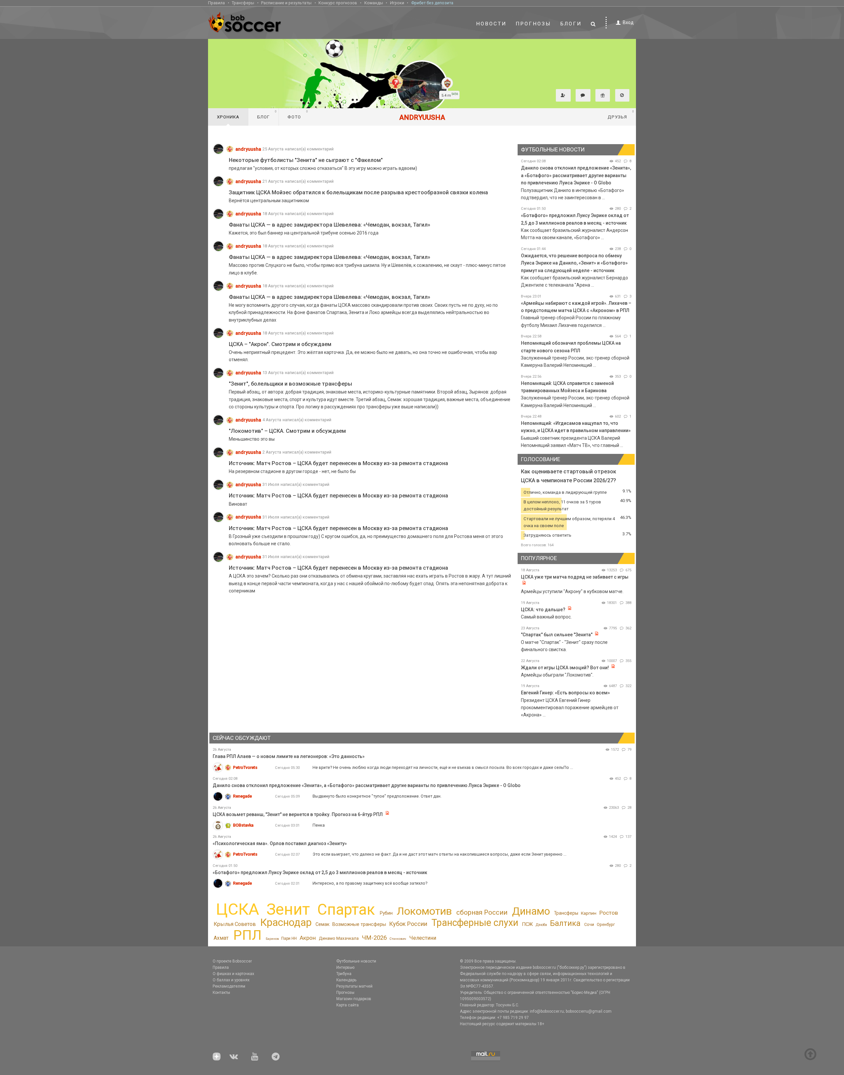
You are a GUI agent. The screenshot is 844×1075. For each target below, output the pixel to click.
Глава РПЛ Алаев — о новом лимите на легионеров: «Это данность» (289, 756)
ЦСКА (237, 909)
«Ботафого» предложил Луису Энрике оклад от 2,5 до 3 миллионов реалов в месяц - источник (320, 872)
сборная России (481, 912)
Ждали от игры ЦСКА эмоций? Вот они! (565, 667)
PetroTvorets (245, 767)
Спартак (346, 909)
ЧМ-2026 (374, 937)
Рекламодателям (229, 986)
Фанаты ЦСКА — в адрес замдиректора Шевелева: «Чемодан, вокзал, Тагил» (329, 225)
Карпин (588, 913)
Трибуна (343, 973)
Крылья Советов (235, 924)
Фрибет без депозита (432, 2)
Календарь (346, 980)
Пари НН (289, 938)
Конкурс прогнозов (337, 2)
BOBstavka (243, 825)
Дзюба (541, 925)
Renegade (242, 796)
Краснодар (286, 922)
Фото (297, 114)
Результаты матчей (354, 986)
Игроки (397, 2)
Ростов (608, 912)
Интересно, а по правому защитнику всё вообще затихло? (370, 883)
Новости (491, 24)
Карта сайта (347, 1005)
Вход (628, 22)
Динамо (531, 911)
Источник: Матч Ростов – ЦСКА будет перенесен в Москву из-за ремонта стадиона (338, 463)
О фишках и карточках (233, 973)
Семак (322, 924)
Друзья (621, 114)
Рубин (386, 913)
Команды (373, 2)
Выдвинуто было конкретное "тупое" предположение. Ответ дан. (377, 796)
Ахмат (221, 938)
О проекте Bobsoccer (232, 961)
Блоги (571, 24)
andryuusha (248, 149)
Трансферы (243, 2)
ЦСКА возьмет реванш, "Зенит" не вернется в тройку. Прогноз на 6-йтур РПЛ (298, 814)
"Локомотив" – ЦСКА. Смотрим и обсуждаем (287, 431)
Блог (267, 114)
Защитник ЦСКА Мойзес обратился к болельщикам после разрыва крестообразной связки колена (358, 192)
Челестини (422, 938)
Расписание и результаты (286, 2)
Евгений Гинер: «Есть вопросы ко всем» (565, 692)
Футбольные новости (356, 961)
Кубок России (408, 923)
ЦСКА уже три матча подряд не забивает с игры (574, 577)
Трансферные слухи (475, 922)
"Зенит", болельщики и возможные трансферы (290, 384)
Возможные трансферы (359, 924)
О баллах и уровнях (231, 980)
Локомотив (424, 911)
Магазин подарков (353, 998)
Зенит (288, 909)
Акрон (308, 937)
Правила (216, 2)
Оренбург (606, 924)
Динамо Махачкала (339, 938)
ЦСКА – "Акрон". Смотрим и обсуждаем (280, 344)
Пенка (319, 825)
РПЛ (247, 935)
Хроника (228, 116)
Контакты (221, 992)
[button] (563, 95)
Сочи (589, 924)
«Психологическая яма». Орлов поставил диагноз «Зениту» (280, 843)
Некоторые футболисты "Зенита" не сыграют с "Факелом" (306, 160)
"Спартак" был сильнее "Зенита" (556, 634)
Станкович (397, 938)
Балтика (565, 923)
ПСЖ (527, 924)
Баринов (272, 938)
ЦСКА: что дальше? (543, 609)
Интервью (345, 967)
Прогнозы (533, 24)
